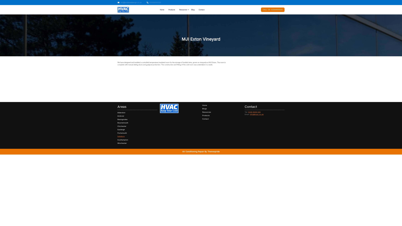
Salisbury (121, 136)
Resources (183, 10)
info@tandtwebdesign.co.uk (131, 2)
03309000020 (155, 2)
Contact (201, 10)
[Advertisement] (172, 82)
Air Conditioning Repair (193, 152)
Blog (193, 10)
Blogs (204, 109)
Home (162, 10)
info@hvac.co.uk (257, 114)
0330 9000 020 (254, 112)
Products (171, 10)
